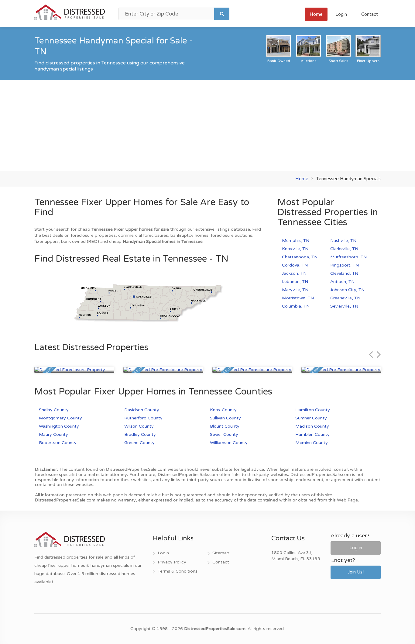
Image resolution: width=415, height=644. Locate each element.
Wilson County (139, 426)
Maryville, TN (295, 289)
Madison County (312, 426)
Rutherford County (143, 418)
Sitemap (220, 553)
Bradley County (140, 434)
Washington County (59, 426)
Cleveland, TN (344, 273)
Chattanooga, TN (299, 257)
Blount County (224, 426)
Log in (355, 547)
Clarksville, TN (344, 248)
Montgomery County (60, 418)
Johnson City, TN (347, 289)
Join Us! (356, 572)
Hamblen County (312, 434)
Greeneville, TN (345, 298)
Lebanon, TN (295, 281)
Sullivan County (225, 418)
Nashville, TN (343, 240)
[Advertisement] (207, 125)
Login (341, 14)
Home (316, 14)
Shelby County (54, 409)
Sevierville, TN (344, 306)
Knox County (223, 409)
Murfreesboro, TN (348, 257)
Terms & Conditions (177, 571)
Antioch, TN (342, 281)
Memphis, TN (295, 240)
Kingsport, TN (344, 265)
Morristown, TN (298, 298)
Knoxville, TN (295, 248)
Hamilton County (312, 409)
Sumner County (311, 418)
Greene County (139, 442)
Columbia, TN (296, 306)
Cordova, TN (295, 265)
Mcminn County (311, 442)
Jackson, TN (294, 273)
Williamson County (229, 442)
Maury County (53, 434)
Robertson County (58, 442)
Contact (369, 14)
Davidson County (141, 409)
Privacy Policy (172, 562)
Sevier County (224, 434)
